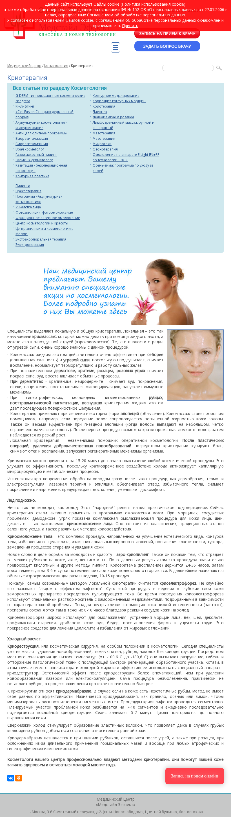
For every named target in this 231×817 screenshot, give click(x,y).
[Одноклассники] (18, 778)
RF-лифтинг (24, 106)
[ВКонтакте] (10, 778)
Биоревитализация (31, 138)
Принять (130, 25)
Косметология (56, 65)
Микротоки (102, 143)
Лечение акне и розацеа (113, 117)
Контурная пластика (32, 176)
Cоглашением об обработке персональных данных (136, 15)
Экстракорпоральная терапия (40, 239)
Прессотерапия (28, 191)
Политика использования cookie (153, 4)
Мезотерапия (104, 133)
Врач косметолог (29, 149)
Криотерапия (104, 106)
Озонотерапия (105, 149)
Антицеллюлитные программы (41, 133)
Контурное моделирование (116, 95)
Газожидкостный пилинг (36, 154)
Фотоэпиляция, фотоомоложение (44, 212)
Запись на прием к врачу (167, 33)
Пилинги (22, 185)
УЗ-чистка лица (28, 207)
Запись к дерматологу (34, 160)
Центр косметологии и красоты (41, 223)
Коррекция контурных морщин (119, 101)
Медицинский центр (24, 65)
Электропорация (29, 244)
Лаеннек (100, 111)
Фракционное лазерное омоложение (47, 217)
